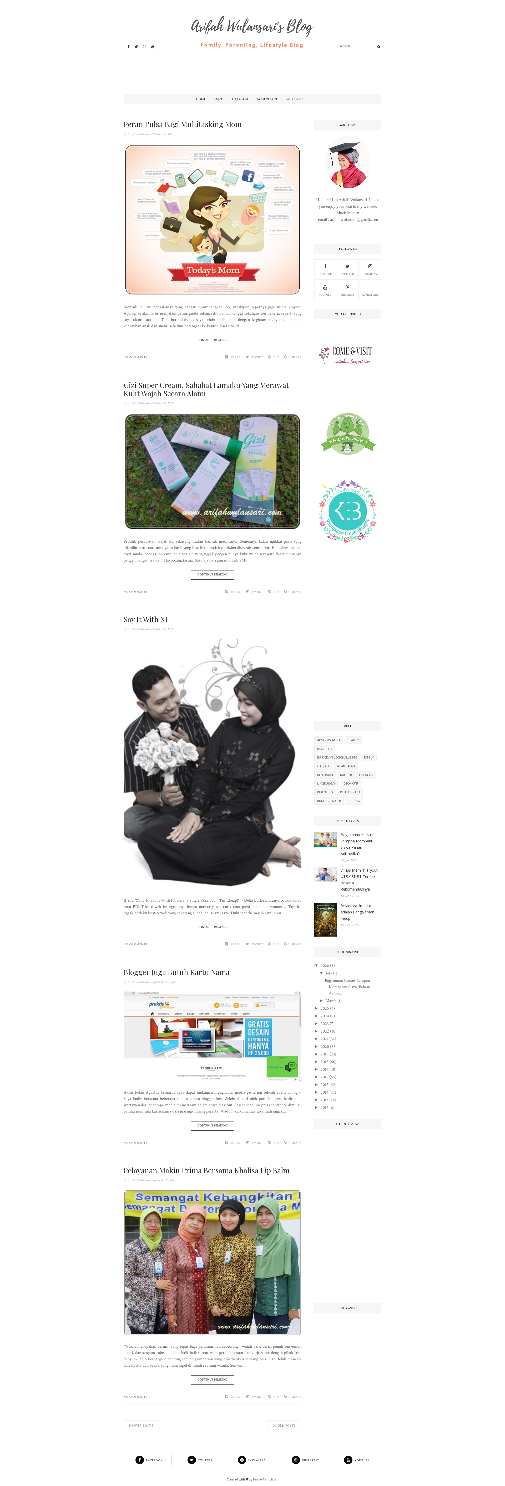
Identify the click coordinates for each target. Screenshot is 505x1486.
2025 (325, 1008)
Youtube (325, 295)
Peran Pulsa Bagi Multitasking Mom (183, 124)
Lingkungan (326, 783)
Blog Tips (324, 748)
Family (369, 757)
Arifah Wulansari (138, 134)
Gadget (323, 766)
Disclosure (240, 99)
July (329, 973)
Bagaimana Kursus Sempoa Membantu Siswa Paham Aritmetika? (358, 844)
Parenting (325, 792)
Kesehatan (325, 774)
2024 (325, 1016)
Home (201, 99)
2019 (325, 1054)
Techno (354, 800)
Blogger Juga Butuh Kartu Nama (177, 972)
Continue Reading (213, 340)
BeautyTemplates (265, 1479)
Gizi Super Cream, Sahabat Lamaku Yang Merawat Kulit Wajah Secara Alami (206, 389)
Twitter (347, 274)
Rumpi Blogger (329, 800)
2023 (325, 1024)
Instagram (370, 274)
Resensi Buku (350, 792)
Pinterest (348, 295)
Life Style (366, 774)
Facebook (325, 274)
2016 (325, 1077)
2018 (325, 1062)
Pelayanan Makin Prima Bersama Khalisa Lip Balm (207, 1170)
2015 (325, 1085)
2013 (324, 1100)
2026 (325, 965)
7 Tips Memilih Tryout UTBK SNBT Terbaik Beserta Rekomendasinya (359, 880)
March (331, 1001)
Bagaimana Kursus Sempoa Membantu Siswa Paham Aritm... (347, 987)
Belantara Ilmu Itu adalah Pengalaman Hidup (357, 912)
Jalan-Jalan (345, 766)
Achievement (268, 99)
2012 (325, 1107)
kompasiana (370, 295)
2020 (325, 1046)
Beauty (353, 740)
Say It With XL (146, 619)
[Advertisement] (251, 66)
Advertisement (328, 740)
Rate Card (294, 99)
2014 (325, 1092)
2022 (325, 1031)
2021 (325, 1039)
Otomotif (351, 783)
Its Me (218, 99)
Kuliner (346, 774)
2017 (325, 1069)
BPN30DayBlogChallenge (337, 757)
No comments (135, 357)
